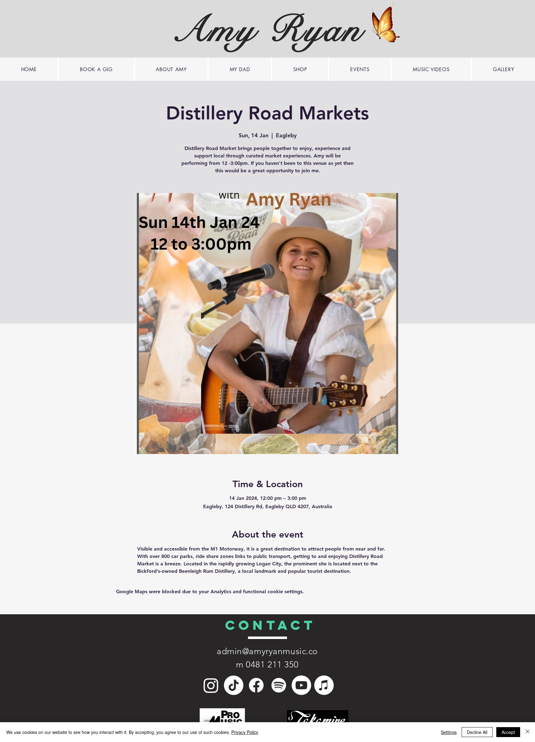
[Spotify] (279, 685)
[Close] (527, 732)
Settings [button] (449, 732)
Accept (508, 732)
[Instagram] (211, 685)
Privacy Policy (244, 732)
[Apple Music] (324, 685)
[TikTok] (233, 685)
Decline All (477, 732)
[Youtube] (301, 685)
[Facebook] (256, 685)
